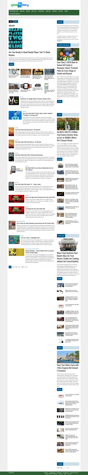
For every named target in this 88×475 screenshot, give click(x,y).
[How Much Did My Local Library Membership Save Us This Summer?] (16, 173)
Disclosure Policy (66, 472)
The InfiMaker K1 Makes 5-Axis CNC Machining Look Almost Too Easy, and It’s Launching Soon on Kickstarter (72, 312)
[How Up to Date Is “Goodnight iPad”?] (14, 243)
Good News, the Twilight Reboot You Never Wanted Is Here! (35, 99)
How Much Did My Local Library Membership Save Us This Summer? (39, 169)
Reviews (13, 49)
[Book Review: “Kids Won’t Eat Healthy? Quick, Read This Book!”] (46, 88)
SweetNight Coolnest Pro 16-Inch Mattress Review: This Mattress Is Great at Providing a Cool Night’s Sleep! (71, 298)
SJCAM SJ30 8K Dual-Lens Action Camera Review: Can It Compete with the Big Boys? (72, 222)
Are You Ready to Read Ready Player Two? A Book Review (29, 53)
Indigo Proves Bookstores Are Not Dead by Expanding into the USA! (13, 91)
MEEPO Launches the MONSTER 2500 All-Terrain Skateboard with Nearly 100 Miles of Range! (72, 423)
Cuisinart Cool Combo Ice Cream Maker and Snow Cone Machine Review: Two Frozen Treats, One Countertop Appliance (71, 215)
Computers (48, 11)
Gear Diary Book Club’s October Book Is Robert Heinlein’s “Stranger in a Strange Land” (38, 114)
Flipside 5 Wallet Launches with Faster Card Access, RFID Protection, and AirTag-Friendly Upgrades (72, 451)
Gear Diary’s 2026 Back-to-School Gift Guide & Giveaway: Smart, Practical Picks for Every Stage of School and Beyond (67, 68)
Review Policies (59, 472)
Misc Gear (61, 11)
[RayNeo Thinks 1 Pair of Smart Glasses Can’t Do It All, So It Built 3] (60, 293)
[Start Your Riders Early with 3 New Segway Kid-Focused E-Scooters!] (68, 362)
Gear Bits (59, 347)
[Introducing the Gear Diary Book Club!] (16, 213)
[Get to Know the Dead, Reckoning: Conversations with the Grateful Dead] (12, 228)
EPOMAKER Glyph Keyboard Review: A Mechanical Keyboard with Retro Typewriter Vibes (72, 180)
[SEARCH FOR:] (73, 16)
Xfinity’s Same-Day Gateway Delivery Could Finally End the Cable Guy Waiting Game (72, 444)
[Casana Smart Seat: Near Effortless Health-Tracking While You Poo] (60, 431)
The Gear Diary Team (52, 472)
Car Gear (28, 11)
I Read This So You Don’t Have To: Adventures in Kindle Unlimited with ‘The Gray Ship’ (49, 77)
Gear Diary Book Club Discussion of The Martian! (27, 130)
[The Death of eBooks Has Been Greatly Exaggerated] (26, 74)
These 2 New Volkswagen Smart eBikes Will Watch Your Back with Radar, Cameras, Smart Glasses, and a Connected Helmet (72, 319)
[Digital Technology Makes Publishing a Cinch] (14, 74)
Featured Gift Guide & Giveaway (63, 45)
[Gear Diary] (20, 5)
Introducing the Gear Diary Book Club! (35, 209)
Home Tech (22, 11)
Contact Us (70, 473)
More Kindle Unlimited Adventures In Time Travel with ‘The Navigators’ (37, 77)
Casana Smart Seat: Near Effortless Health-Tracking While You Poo (71, 429)
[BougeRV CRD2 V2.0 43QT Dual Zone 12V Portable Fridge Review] (60, 209)
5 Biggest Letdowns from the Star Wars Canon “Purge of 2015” (38, 89)
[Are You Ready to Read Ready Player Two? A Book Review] (15, 48)
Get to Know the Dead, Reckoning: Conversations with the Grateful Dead (35, 223)
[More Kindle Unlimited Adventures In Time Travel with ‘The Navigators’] (38, 74)
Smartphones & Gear (14, 11)
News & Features (32, 248)
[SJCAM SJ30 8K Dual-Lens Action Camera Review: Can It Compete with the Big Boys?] (60, 223)
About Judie (46, 472)
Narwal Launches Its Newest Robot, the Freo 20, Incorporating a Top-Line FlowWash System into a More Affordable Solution (72, 403)
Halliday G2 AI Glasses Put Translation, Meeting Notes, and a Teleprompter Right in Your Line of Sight (71, 437)
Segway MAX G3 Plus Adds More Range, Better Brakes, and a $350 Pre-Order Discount (71, 334)
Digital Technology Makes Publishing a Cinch (13, 76)
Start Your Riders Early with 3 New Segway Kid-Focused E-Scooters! (68, 367)
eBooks (10, 49)
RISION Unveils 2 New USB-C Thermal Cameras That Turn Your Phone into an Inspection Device (72, 410)
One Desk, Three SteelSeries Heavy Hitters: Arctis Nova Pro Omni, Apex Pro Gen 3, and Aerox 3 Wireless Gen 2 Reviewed (72, 201)
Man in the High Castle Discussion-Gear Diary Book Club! (40, 197)
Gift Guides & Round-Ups (15, 14)
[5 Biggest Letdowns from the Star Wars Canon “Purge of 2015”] (38, 86)
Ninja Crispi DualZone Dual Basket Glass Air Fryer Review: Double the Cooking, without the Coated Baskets (72, 166)
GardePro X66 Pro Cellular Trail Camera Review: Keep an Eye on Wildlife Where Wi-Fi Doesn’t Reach (67, 136)
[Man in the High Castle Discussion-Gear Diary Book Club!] (16, 201)
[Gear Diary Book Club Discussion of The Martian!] (11, 135)
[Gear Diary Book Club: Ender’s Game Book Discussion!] (11, 160)
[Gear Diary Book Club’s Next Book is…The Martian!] (11, 147)
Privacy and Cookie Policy (74, 472)
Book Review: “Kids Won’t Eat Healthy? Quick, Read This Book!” (49, 91)
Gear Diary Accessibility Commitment (51, 473)
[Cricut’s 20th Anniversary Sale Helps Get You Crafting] (60, 307)
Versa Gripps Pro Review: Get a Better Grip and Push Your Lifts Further (72, 193)
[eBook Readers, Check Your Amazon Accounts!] (26, 88)
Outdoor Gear (41, 11)
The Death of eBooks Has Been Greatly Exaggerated (25, 76)
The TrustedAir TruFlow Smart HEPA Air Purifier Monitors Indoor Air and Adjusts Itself (71, 341)
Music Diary (22, 221)
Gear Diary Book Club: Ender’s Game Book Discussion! (29, 155)
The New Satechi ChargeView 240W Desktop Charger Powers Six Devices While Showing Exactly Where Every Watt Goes (72, 327)
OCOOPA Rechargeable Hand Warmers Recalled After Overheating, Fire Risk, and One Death (72, 417)
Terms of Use (61, 473)
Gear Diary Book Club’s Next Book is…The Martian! (28, 142)
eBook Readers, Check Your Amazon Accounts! (26, 90)
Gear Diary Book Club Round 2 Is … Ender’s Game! (28, 184)
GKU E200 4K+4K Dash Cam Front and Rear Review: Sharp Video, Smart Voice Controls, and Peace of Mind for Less (72, 172)
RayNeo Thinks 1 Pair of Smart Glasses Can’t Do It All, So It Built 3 (71, 291)
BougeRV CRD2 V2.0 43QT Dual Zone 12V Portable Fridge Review (72, 207)
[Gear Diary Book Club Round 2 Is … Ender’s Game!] (11, 189)
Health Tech (34, 11)
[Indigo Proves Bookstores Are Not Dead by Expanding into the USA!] (14, 88)
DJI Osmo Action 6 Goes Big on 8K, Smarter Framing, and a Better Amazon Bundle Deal (71, 285)
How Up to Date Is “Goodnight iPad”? (30, 238)
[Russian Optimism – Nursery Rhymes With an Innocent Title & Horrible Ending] (16, 255)
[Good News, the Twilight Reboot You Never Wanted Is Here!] (14, 104)
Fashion (66, 11)
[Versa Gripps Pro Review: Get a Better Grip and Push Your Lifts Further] (60, 195)
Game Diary (54, 11)
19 (22, 267)
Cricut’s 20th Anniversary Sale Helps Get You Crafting (72, 305)
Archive (65, 473)
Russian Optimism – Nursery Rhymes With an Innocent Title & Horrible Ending (39, 252)
